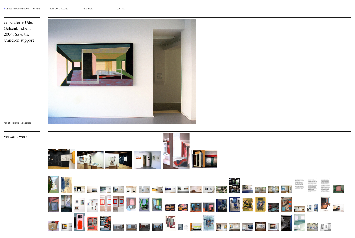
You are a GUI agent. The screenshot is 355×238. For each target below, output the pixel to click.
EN (38, 9)
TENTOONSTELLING (59, 9)
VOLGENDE (26, 123)
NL (34, 9)
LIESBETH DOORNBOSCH (17, 9)
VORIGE (15, 123)
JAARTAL (120, 9)
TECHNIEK (88, 9)
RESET (7, 123)
